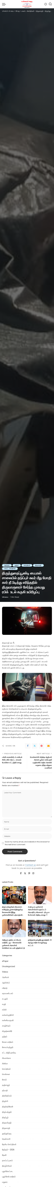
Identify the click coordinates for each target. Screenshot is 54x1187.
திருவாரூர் (38, 565)
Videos (5, 972)
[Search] (50, 4)
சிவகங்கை (6, 1058)
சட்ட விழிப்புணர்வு (9, 1053)
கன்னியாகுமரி (8, 1020)
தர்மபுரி (5, 1090)
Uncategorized (8, 966)
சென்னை (6, 1074)
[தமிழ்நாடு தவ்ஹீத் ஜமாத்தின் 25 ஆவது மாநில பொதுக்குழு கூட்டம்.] (40, 928)
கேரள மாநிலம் (7, 1042)
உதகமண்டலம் (7, 993)
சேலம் (4, 1080)
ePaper (5, 961)
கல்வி (4, 1009)
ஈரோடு (4, 988)
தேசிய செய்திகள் (9, 1144)
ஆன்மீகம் (6, 983)
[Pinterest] (41, 746)
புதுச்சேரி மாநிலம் (9, 1176)
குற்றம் (17, 565)
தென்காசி (6, 1139)
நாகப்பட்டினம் (7, 1160)
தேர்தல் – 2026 (8, 1150)
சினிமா (5, 1063)
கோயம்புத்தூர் (7, 1047)
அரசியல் (7, 565)
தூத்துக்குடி (7, 1133)
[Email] (48, 746)
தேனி (4, 1155)
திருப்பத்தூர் (7, 1112)
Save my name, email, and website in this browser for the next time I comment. (27, 843)
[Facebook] (27, 746)
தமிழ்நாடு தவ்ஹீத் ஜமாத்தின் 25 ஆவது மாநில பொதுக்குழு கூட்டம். (40, 942)
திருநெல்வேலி (7, 1106)
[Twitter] (34, 746)
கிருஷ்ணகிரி (7, 1031)
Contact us (30, 865)
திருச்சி (5, 1101)
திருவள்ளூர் (6, 1123)
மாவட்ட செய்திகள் (10, 568)
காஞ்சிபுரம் (6, 1026)
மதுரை (4, 1182)
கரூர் (4, 1004)
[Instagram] (33, 873)
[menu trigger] (4, 4)
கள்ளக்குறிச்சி (8, 1015)
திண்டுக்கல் (7, 1096)
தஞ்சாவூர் (6, 1085)
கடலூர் (5, 999)
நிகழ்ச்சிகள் (7, 1166)
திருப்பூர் (5, 1117)
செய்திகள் (27, 565)
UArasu (5, 597)
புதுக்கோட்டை (7, 1171)
